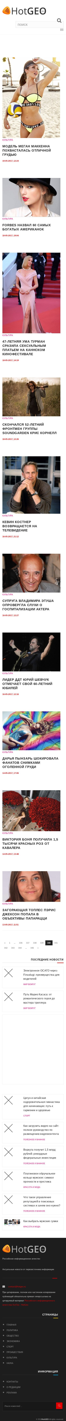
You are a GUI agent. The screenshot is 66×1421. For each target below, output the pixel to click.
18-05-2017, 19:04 (10, 235)
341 (56, 943)
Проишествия (15, 1352)
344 (20, 948)
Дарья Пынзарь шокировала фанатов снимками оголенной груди (30, 763)
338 (35, 943)
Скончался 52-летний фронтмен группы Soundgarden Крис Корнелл (29, 429)
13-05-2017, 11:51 (10, 925)
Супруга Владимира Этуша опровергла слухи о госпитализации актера (28, 605)
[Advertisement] (33, 1049)
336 (20, 943)
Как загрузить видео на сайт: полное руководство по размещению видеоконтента (41, 1129)
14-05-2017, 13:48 (10, 854)
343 (13, 948)
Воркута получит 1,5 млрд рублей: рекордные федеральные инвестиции (39, 1153)
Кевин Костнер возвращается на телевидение (19, 526)
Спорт (10, 1347)
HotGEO (45, 1419)
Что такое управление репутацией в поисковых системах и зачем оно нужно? (41, 1201)
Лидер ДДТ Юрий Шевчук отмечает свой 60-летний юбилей (27, 684)
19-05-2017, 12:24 (10, 161)
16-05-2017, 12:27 (10, 615)
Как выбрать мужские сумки (40, 1221)
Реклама (12, 1392)
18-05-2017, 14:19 (10, 360)
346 (32, 948)
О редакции (13, 1387)
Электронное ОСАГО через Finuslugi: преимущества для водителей (41, 974)
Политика (12, 1330)
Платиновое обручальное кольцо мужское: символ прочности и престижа (39, 1177)
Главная (11, 1325)
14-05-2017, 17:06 (10, 773)
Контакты (12, 1382)
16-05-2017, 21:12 (10, 536)
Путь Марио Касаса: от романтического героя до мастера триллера (39, 998)
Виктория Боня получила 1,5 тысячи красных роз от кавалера (30, 844)
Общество (13, 1336)
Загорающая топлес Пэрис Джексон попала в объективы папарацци (29, 914)
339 (42, 943)
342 (6, 948)
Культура (12, 1358)
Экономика (13, 1341)
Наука (10, 1363)
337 (27, 943)
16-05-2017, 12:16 (10, 694)
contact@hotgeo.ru (17, 1286)
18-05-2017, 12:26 (10, 439)
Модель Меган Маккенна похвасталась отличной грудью (26, 150)
